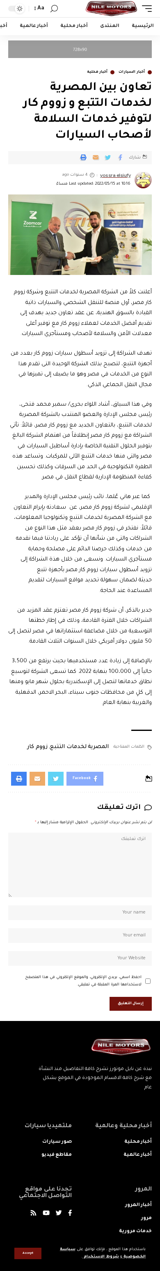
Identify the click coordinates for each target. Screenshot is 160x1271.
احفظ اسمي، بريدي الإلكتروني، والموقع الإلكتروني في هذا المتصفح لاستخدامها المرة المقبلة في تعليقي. (83, 981)
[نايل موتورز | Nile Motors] (111, 8)
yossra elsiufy (115, 175)
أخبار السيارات (132, 72)
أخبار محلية (97, 72)
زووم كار (37, 747)
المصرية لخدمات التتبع (79, 747)
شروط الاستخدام (100, 1257)
